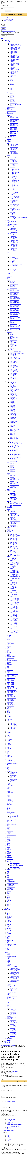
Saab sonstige (13, 471)
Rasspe (8, 843)
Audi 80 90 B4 (13, 52)
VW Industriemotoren (15, 580)
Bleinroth (9, 652)
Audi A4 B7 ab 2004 (14, 59)
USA (11, 89)
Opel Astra (12, 387)
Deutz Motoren (10, 700)
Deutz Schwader (10, 704)
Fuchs (8, 735)
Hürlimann (9, 760)
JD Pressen (12, 777)
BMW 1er (12, 93)
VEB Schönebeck (11, 887)
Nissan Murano (13, 365)
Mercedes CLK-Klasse (15, 297)
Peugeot (8, 427)
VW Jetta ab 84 (13, 583)
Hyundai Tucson (13, 249)
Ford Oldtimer (13, 210)
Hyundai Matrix (13, 241)
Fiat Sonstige (13, 183)
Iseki (8, 764)
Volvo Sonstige (13, 553)
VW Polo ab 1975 (14, 606)
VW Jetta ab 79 (13, 582)
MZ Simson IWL (11, 998)
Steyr (8, 871)
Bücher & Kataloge (11, 111)
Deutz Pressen (10, 702)
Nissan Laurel (13, 361)
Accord (8, 639)
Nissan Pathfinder (14, 366)
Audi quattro (13, 72)
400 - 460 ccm (13, 1026)
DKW (8, 958)
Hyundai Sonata (13, 245)
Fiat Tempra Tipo (14, 185)
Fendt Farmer (13, 723)
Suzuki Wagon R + (14, 526)
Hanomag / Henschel (12, 224)
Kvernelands (10, 800)
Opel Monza (12, 409)
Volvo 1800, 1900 (14, 537)
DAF (8, 140)
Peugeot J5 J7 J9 (13, 437)
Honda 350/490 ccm (14, 973)
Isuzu (8, 252)
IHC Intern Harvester (12, 763)
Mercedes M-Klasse (14, 305)
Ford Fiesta (12, 202)
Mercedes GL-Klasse (15, 302)
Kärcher (8, 784)
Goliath (8, 222)
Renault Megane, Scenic (15, 457)
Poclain (8, 839)
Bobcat (8, 654)
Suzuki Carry (13, 514)
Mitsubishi (9, 332)
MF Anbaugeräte (14, 813)
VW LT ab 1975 (13, 592)
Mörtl (8, 825)
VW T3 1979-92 (13, 623)
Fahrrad (8, 961)
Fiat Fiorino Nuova (14, 169)
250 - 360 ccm (13, 1025)
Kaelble (8, 783)
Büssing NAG (10, 112)
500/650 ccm (13, 989)
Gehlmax (9, 738)
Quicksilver (9, 920)
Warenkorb (3, 29)
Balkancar (9, 928)
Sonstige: (9, 861)
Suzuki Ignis (12, 517)
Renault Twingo (13, 461)
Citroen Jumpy (13, 129)
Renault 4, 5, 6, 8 (14, 445)
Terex (8, 877)
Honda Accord (13, 226)
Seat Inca (12, 481)
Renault (8, 441)
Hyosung (9, 984)
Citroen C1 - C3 (13, 121)
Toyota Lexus (10, 530)
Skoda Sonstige (13, 498)
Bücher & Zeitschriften (12, 660)
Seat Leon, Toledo (14, 482)
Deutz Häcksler (10, 692)
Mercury (9, 917)
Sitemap (8, 1136)
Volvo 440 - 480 (13, 541)
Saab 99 (11, 470)
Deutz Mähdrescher (11, 698)
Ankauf (8, 1140)
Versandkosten (14, 1071)
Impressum (9, 1123)
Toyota (8, 950)
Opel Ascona (13, 386)
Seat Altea (12, 477)
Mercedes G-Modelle (15, 301)
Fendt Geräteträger (14, 726)
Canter (11, 334)
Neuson (8, 829)
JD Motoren (12, 776)
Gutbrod (9, 743)
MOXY (8, 827)
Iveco (8, 253)
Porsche (8, 439)
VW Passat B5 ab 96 (14, 602)
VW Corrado (13, 566)
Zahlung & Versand (11, 1119)
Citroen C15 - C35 (14, 123)
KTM (8, 994)
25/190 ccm (12, 1010)
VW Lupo (12, 595)
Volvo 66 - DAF (13, 542)
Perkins (8, 837)
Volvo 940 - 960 (13, 546)
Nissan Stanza (13, 374)
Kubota (8, 796)
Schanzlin (9, 855)
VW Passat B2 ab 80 (14, 598)
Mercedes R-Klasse (14, 309)
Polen (11, 83)
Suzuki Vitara (13, 525)
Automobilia (6, 40)
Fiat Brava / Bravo (14, 161)
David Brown (10, 670)
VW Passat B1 (13, 596)
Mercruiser (9, 916)
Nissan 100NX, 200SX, (15, 352)
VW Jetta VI (13, 586)
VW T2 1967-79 (13, 622)
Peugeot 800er (13, 433)
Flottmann (9, 732)
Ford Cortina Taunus (14, 197)
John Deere (9, 771)
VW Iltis (12, 579)
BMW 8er (12, 100)
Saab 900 (12, 467)
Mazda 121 (12, 281)
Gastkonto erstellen (8, 19)
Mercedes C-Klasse (14, 293)
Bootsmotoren (7, 909)
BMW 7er (12, 99)
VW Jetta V (12, 584)
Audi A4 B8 (12, 60)
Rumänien (12, 84)
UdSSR (11, 87)
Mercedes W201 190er (15, 329)
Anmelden (8, 11)
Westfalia (9, 900)
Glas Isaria (9, 739)
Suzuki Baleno (13, 513)
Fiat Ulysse (12, 187)
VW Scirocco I (13, 614)
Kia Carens (12, 257)
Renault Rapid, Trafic (15, 458)
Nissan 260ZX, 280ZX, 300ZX (17, 353)
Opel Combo (13, 394)
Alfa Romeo (9, 41)
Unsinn (8, 880)
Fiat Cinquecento (14, 163)
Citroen (8, 115)
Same (8, 851)
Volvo (8, 533)
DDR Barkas (13, 145)
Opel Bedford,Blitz (14, 389)
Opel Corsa (12, 397)
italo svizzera (10, 765)
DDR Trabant (13, 151)
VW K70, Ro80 (13, 587)
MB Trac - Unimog (11, 819)
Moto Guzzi (9, 997)
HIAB (8, 753)
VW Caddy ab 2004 (14, 564)
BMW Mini (12, 101)
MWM (8, 828)
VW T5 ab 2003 (13, 626)
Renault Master (13, 455)
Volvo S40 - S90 (13, 551)
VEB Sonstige (10, 888)
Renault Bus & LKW (15, 449)
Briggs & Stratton (11, 656)
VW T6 (11, 627)
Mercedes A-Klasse (14, 290)
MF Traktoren (13, 817)
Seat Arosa (12, 478)
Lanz (8, 805)
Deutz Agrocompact (11, 679)
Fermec (8, 730)
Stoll (8, 876)
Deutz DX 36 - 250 (11, 690)
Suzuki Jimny (13, 518)
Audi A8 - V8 (13, 68)
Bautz (8, 650)
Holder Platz (9, 756)
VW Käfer (12, 588)
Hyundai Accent (13, 234)
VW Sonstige (13, 619)
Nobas (8, 833)
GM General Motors (11, 221)
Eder (8, 710)
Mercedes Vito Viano (15, 317)
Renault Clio (13, 450)
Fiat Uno (12, 188)
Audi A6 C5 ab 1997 (14, 64)
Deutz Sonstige (10, 706)
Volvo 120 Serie (13, 534)
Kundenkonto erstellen (9, 17)
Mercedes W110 (13, 321)
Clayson (8, 667)
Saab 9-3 (12, 463)
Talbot (8, 527)
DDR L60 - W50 (14, 147)
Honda (8, 225)
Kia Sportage (13, 272)
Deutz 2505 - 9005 (11, 675)
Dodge (8, 155)
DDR (8, 143)
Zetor (8, 905)
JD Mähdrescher (13, 775)
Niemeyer (9, 832)
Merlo (8, 823)
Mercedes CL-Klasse (14, 294)
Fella (8, 720)
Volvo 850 (12, 545)
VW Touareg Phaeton (15, 630)
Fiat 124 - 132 (13, 157)
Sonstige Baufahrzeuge (15, 863)
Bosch (8, 108)
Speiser (8, 869)
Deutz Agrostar (10, 683)
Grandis (11, 341)
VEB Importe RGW (11, 884)
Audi (8, 43)
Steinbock (9, 946)
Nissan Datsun (10, 350)
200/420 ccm (13, 1009)
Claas (8, 666)
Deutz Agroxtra (10, 686)
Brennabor (9, 109)
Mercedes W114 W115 (15, 325)
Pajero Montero (13, 345)
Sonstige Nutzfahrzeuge (15, 505)
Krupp (8, 273)
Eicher (8, 711)
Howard (8, 759)
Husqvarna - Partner (11, 761)
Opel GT (12, 401)
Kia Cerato (12, 260)
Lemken (8, 807)
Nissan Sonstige (13, 373)
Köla (8, 788)
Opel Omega (13, 414)
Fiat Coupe (12, 164)
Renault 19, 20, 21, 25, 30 (16, 443)
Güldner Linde (10, 741)
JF (7, 768)
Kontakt (8, 1135)
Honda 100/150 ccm (14, 966)
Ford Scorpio (13, 213)
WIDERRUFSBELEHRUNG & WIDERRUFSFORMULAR (14, 1125)
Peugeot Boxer (13, 434)
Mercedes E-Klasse (14, 300)
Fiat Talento (12, 184)
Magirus (8, 277)
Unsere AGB (10, 1122)
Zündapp (9, 1040)
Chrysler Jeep (10, 113)
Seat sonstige (13, 487)
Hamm (8, 747)
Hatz (8, 751)
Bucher (8, 659)
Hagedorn (9, 744)
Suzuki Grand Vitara (14, 515)
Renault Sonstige (14, 459)
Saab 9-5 (12, 465)
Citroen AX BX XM (14, 119)
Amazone (9, 644)
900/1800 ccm (13, 1013)
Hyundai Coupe (13, 237)
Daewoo (9, 139)
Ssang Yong (9, 506)
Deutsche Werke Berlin (12, 674)
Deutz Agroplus (10, 682)
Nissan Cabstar (13, 357)
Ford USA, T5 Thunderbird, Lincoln (18, 217)
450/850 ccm (13, 1012)
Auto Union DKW (11, 91)
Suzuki (8, 510)
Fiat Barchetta (13, 160)
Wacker (8, 896)
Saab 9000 (12, 469)
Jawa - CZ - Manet (11, 985)
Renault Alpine (13, 447)
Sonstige (12, 85)
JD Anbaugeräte (13, 772)
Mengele (9, 821)
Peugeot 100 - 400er (14, 429)
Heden (8, 936)
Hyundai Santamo (14, 244)
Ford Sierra (12, 214)
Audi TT (12, 76)
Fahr (8, 714)
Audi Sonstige (13, 75)
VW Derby (12, 568)
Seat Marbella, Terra (14, 485)
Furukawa (9, 736)
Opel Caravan (13, 393)
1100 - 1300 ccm (13, 1022)
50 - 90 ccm (12, 1028)
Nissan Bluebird (13, 356)
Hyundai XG (13, 250)
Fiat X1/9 (12, 189)
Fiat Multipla (13, 173)
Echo (8, 708)
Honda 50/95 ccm (14, 974)
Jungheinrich (10, 940)
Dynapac (9, 707)
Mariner (8, 915)
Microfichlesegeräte (11, 824)
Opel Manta (12, 405)
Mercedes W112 (13, 324)
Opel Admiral (13, 382)
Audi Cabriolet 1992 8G (15, 69)
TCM (8, 949)
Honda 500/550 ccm (14, 976)
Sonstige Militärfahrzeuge (16, 503)
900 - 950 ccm (13, 1034)
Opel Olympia (13, 413)
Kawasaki (9, 986)
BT (7, 929)
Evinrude (9, 911)
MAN (8, 278)
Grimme (8, 740)
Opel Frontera (13, 399)
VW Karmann (13, 590)
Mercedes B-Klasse (14, 292)
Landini (8, 803)
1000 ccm (12, 1021)
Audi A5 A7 (12, 61)
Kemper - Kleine (10, 785)
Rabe (8, 841)
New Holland (10, 831)
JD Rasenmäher (13, 779)
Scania (8, 473)
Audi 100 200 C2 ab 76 (15, 44)
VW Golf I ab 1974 (14, 570)
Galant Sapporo (13, 340)
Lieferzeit (9, 1127)
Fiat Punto (12, 177)
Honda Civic (13, 228)
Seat (8, 474)
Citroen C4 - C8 (13, 124)
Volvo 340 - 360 (13, 539)
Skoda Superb (13, 499)
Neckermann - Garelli (12, 1000)
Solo (8, 860)
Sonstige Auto (13, 502)
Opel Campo (13, 391)
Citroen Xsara (13, 135)
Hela (8, 752)
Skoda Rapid (13, 497)
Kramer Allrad (10, 792)
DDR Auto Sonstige (14, 144)
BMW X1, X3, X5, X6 (15, 104)
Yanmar (8, 903)
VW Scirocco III (13, 616)
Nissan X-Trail (13, 378)
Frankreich (12, 81)
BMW (8, 92)
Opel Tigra (12, 422)
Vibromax (9, 891)
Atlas (8, 647)
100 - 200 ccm (13, 1020)
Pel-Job (8, 836)
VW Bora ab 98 (13, 560)
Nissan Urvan (13, 377)
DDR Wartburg (13, 152)
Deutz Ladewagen (11, 696)
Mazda (8, 280)
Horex (8, 982)
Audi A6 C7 (12, 67)
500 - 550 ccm (13, 1029)
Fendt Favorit (13, 724)
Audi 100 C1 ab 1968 (15, 47)
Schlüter (8, 856)
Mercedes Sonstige (14, 314)
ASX (11, 333)
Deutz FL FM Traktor (12, 691)
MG (8, 330)
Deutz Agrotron (10, 684)
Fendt (8, 722)
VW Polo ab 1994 (14, 608)
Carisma (11, 336)
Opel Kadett (12, 402)
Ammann (9, 646)
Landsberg (9, 804)
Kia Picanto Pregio (14, 265)
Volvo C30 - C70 (14, 549)
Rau (8, 844)
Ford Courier (13, 198)
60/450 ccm (12, 990)
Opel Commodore (14, 395)
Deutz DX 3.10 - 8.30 (12, 688)
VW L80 (12, 591)
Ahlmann (9, 642)
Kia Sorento (12, 270)
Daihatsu (9, 141)
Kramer (8, 791)
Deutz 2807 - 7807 (11, 678)
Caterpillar (9, 664)
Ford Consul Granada (15, 196)
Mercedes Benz (10, 289)
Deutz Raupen (10, 703)
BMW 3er (12, 95)
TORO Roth (10, 879)
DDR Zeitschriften (14, 153)
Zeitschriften (9, 636)
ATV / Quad (12, 1036)
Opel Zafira (12, 426)
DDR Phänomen (13, 148)
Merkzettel (3, 27)
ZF (7, 908)
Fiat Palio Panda (13, 176)
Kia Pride (12, 266)
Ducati (8, 960)
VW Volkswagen (11, 556)
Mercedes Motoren (14, 306)
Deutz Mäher (10, 699)
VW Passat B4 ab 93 (14, 600)
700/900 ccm (13, 992)
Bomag (8, 655)
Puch (8, 1002)
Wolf (8, 901)
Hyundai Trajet (13, 248)
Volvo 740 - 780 (13, 543)
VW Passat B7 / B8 (14, 604)
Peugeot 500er (13, 430)
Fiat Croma (12, 165)
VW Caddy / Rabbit (14, 562)
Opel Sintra (12, 419)
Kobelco (9, 787)
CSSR (11, 79)
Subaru (8, 509)
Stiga (8, 872)
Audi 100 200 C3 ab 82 (15, 45)
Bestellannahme (10, 1138)
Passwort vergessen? (8, 20)
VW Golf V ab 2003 (14, 575)
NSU (8, 379)
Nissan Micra (13, 364)
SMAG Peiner (10, 859)
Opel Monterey (13, 407)
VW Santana (13, 612)
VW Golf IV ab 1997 (15, 574)
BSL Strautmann (10, 658)
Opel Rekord (13, 415)
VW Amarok (13, 558)
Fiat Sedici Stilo (13, 181)
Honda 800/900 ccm (14, 980)
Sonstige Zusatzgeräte (15, 868)
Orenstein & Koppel (11, 835)
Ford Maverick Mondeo (15, 209)
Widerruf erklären (11, 1128)
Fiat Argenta (12, 159)
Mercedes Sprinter (14, 316)
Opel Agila (12, 383)
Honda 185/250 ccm (14, 972)
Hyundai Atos (13, 236)
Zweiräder (6, 952)
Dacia (8, 137)
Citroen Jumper (13, 128)
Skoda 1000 (12, 491)
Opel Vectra (12, 423)
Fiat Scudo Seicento (14, 180)
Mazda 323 (12, 282)
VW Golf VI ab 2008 (15, 576)
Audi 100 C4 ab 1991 (15, 48)
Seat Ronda (12, 486)
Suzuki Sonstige (13, 522)
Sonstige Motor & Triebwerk (16, 865)
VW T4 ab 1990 (13, 624)
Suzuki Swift (13, 523)
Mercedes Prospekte (14, 308)
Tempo (8, 529)
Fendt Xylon (13, 728)
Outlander (12, 344)
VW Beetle (12, 559)
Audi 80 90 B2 (13, 49)
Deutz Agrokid (10, 680)
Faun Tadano (10, 719)
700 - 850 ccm (13, 1032)
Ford (8, 191)
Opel (8, 381)
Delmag (8, 671)
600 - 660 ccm (13, 1030)
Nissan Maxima (13, 362)
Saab (8, 462)
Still (7, 948)
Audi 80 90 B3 (13, 51)
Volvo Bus (12, 547)
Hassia (8, 749)
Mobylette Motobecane (12, 996)
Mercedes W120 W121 (15, 326)
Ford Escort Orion (14, 200)
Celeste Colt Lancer (14, 337)
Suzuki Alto (12, 511)
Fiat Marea (12, 171)
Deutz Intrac (9, 695)
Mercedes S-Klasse (14, 310)
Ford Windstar (13, 218)
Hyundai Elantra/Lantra (15, 238)
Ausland (9, 77)
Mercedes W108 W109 (15, 320)
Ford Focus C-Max (14, 204)
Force (8, 912)
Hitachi (8, 755)
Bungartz (9, 662)
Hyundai (9, 233)
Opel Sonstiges (13, 421)
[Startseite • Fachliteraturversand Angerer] (8, 31)
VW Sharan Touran (14, 618)
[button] (14, 14)
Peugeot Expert (13, 435)
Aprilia (8, 953)
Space (11, 349)
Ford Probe (12, 212)
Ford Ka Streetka (14, 206)
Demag (8, 672)
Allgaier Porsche (10, 643)
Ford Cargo (12, 194)
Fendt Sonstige (13, 727)
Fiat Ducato (12, 168)
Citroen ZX (12, 136)
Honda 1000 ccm (14, 968)
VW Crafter (12, 567)
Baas (8, 648)
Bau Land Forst (7, 638)
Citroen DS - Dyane (14, 125)
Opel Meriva (13, 406)
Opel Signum (13, 418)
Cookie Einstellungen (9, 1130)
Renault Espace (13, 451)
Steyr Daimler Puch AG (14, 1084)
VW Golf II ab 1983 (14, 571)
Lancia (8, 274)
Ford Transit (12, 216)
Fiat (7, 156)
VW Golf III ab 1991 (15, 572)
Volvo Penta (9, 924)
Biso (8, 651)
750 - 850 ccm (13, 1033)
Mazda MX (12, 285)
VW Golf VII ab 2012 (15, 578)
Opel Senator (13, 417)
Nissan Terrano (13, 375)
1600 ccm (12, 1024)
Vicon (8, 892)
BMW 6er (12, 97)
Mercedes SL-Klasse (14, 312)
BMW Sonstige (13, 103)
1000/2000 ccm (13, 988)
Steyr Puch (9, 507)
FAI (7, 715)
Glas (8, 220)
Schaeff (8, 853)
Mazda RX (12, 286)
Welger (8, 899)
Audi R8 (12, 73)
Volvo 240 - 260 (13, 538)
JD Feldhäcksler (13, 773)
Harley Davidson (11, 962)
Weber (8, 897)
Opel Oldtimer (13, 411)
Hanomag (9, 748)
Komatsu (9, 789)
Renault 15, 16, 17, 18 (15, 442)
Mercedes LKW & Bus (15, 304)
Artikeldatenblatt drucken (10, 1101)
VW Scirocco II (13, 615)
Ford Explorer (13, 201)
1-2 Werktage (9, 1072)
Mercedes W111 (13, 322)
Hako (8, 745)
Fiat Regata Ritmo (14, 179)
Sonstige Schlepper (14, 867)
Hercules (9, 964)
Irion (8, 937)
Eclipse (11, 338)
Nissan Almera (13, 354)
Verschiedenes (7, 1041)
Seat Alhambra (13, 475)
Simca (8, 489)
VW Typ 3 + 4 (13, 631)
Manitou (9, 811)
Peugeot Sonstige (14, 438)
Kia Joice (12, 261)
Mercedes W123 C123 (15, 328)
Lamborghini (10, 801)
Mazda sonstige (13, 288)
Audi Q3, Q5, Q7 (14, 71)
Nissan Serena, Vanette (15, 372)
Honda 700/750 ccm (14, 978)
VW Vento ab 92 (14, 632)
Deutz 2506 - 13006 (11, 676)
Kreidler (8, 993)
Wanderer (9, 634)
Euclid (8, 712)
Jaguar (8, 254)
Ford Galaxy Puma (14, 205)
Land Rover (9, 276)
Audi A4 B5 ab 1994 (14, 56)
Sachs (8, 848)
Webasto (9, 635)
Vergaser (9, 531)
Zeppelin (9, 904)
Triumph (9, 1016)
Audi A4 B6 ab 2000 (14, 57)
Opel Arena (12, 385)
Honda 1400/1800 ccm (15, 970)
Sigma (11, 346)
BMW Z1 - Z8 (13, 105)
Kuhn (8, 797)
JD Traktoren (13, 780)
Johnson (8, 913)
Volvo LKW (12, 550)
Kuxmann (9, 799)
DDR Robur (12, 149)
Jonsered (9, 781)
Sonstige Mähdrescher (15, 864)
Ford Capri (12, 193)
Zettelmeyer (9, 907)
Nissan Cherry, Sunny (15, 358)
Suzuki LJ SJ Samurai (15, 521)
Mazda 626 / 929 (14, 284)
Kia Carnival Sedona (14, 258)
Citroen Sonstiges (14, 131)
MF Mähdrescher (14, 816)
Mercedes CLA (13, 296)
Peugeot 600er (13, 431)
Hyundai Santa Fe (14, 242)
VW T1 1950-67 (13, 620)
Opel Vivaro (12, 425)
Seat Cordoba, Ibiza (14, 479)
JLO (8, 769)
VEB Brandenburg (11, 881)
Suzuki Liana (13, 519)
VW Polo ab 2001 (14, 610)
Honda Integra (13, 229)
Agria (8, 640)
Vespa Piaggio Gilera (12, 1017)
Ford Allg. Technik (14, 192)
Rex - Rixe (9, 1004)
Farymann (9, 716)
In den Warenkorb (18, 1076)
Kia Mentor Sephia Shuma (16, 264)
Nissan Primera (13, 370)
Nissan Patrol (13, 368)
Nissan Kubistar (13, 360)
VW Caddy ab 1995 (14, 563)
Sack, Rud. (9, 849)
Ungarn (11, 88)
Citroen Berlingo (13, 120)
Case (8, 663)
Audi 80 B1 (12, 53)
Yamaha (8, 925)
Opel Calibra (13, 390)
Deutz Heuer (10, 694)
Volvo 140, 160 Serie (15, 535)
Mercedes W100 (13, 318)
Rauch (8, 845)
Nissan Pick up (13, 369)
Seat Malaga (12, 483)
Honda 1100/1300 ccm (15, 969)
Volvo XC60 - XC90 (14, 555)
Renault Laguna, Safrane (15, 454)
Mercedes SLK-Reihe (15, 313)
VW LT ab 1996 (13, 594)
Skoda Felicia (13, 494)
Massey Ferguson (11, 812)
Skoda (8, 490)
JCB (8, 767)
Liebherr (9, 808)
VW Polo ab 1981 (14, 607)
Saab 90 (11, 466)
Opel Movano (13, 410)
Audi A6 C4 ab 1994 (14, 63)
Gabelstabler (6, 926)
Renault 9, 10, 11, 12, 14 (15, 446)
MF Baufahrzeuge (14, 815)
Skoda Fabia (12, 493)
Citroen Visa (12, 132)
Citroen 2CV (13, 116)
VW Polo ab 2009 (14, 611)
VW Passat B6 (13, 603)
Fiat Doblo (12, 167)
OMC (8, 919)
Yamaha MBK (10, 1018)
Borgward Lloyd (10, 107)
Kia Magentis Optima (15, 262)
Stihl (8, 873)
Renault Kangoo (13, 453)
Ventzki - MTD (10, 889)
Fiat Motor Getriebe (14, 172)
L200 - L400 (13, 342)
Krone (8, 793)
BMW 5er (12, 96)
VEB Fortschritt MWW (12, 883)
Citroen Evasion (13, 127)
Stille (8, 875)
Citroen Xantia (13, 133)
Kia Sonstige (13, 269)
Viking (8, 893)
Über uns (9, 1139)
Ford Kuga (12, 208)
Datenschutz (9, 1121)
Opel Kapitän (13, 403)
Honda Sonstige (13, 232)
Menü (2, 38)
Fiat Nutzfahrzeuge (14, 175)
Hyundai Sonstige (14, 246)
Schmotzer (9, 857)
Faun (8, 718)
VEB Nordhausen (11, 885)
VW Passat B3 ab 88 (14, 599)
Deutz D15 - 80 (10, 687)
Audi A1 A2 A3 (13, 55)
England (12, 80)
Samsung (9, 852)
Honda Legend (13, 230)
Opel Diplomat (13, 398)
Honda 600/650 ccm (14, 977)
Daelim (8, 957)
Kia (7, 256)
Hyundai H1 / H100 (14, 240)
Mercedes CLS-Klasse (15, 298)
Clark (8, 932)
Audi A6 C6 (12, 65)
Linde (8, 942)
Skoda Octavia (13, 495)
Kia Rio (11, 268)
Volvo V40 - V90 (14, 554)
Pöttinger (9, 840)
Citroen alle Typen (14, 117)
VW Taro (12, 628)
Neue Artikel (7, 1042)
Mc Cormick (10, 820)
